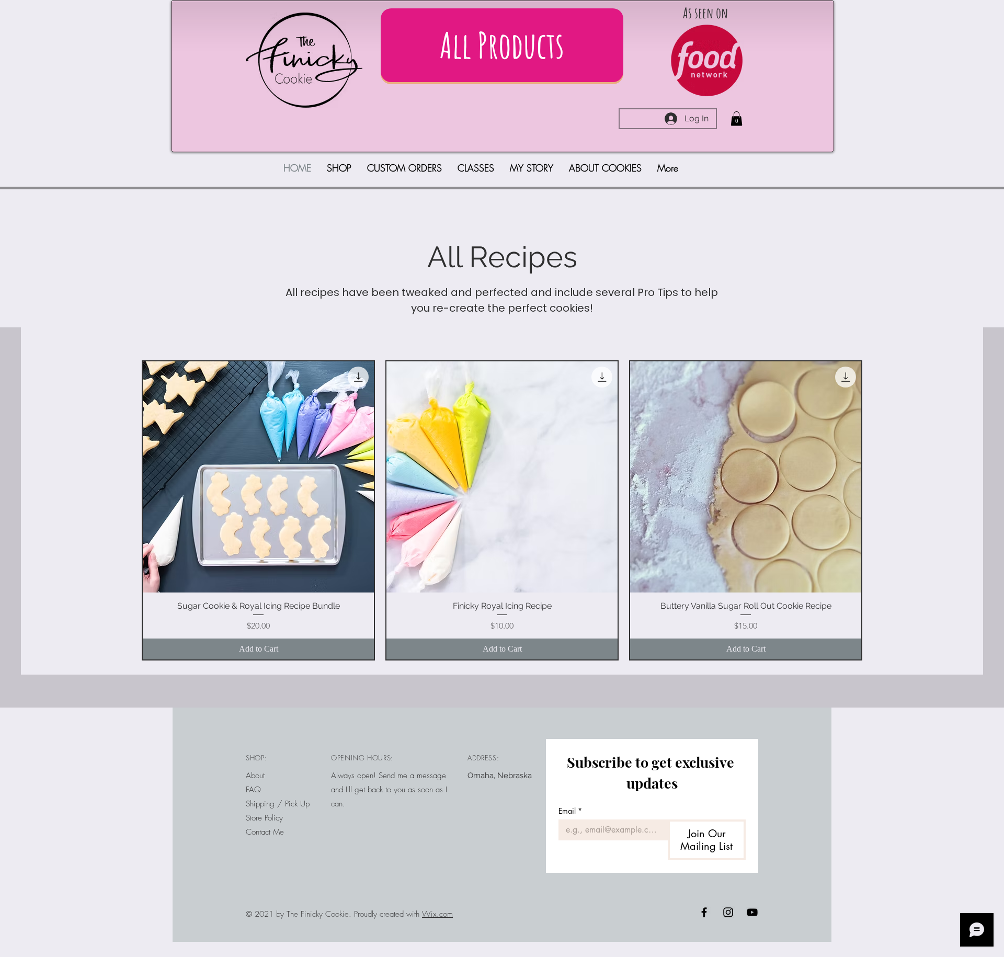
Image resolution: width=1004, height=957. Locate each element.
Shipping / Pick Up (279, 804)
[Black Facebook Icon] (704, 912)
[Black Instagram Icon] (728, 912)
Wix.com (437, 914)
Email (570, 810)
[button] (737, 118)
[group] (502, 510)
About (255, 775)
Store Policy (264, 818)
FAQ (253, 789)
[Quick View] (258, 477)
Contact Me (265, 832)
